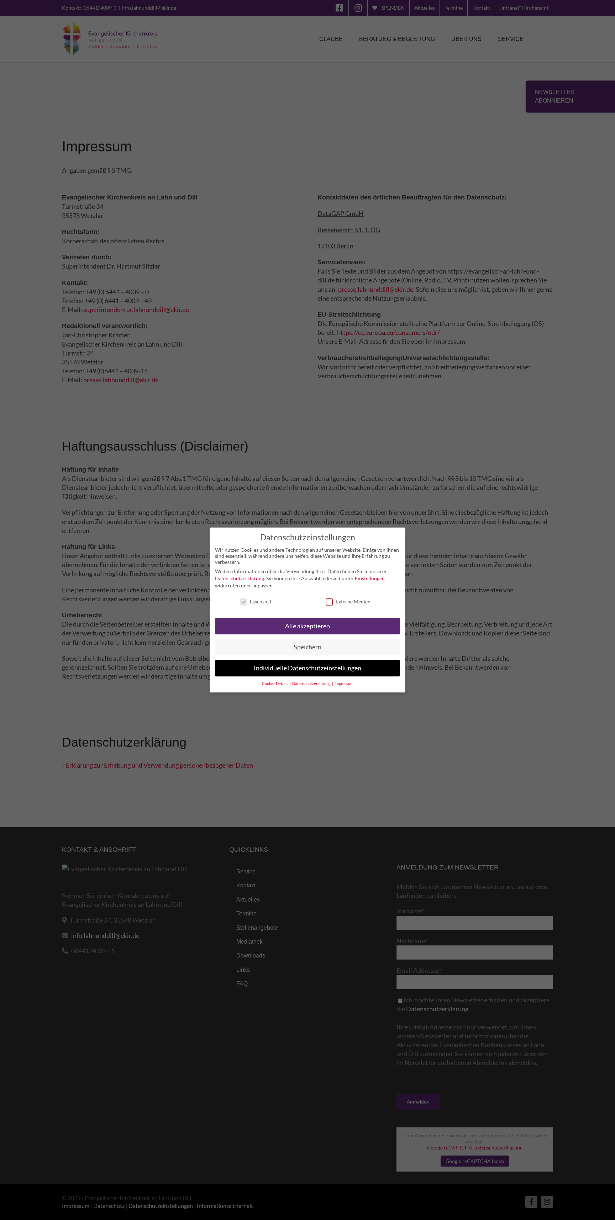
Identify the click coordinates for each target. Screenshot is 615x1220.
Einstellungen (370, 578)
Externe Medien (353, 601)
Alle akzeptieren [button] (307, 626)
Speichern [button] (307, 647)
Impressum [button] (344, 683)
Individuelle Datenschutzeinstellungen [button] (307, 668)
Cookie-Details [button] (275, 683)
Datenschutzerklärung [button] (311, 683)
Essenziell (260, 601)
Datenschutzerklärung (239, 578)
